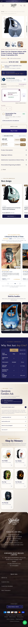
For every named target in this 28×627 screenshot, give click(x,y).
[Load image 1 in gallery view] (7, 44)
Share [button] (4, 169)
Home (2, 11)
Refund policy (12, 616)
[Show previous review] (8, 283)
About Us (4, 577)
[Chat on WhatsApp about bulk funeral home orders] (25, 623)
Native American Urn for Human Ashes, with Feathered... (11, 208)
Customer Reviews (7, 586)
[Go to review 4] (12, 283)
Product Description (7, 150)
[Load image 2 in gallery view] (14, 44)
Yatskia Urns (13, 615)
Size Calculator (6, 590)
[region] (14, 202)
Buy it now (14, 131)
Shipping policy (19, 619)
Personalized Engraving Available (11, 165)
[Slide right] (25, 44)
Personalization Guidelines (11, 120)
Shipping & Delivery (6, 155)
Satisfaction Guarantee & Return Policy (12, 160)
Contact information (14, 621)
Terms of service (10, 619)
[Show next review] (20, 283)
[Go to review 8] (15, 283)
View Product (11, 216)
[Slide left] (2, 44)
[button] (3, 5)
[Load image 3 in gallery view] (20, 44)
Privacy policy (20, 616)
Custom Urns (5, 582)
